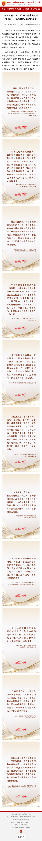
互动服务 (26, 9)
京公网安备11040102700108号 (21, 827)
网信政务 (18, 9)
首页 (3, 9)
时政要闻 (10, 9)
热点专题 (34, 9)
